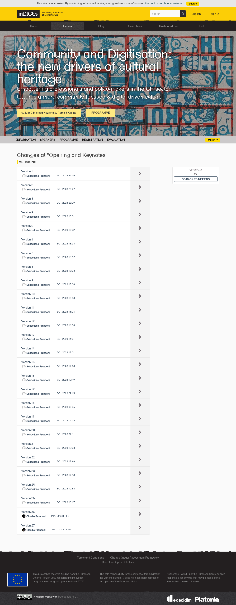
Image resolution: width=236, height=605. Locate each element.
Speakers (47, 139)
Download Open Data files (118, 562)
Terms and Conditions (90, 557)
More (211, 139)
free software (67, 596)
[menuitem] (198, 14)
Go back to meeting (196, 179)
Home (33, 26)
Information (26, 139)
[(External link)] (207, 599)
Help (202, 26)
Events (67, 26)
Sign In (214, 13)
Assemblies (135, 26)
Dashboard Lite (168, 26)
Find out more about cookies (164, 3)
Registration (92, 139)
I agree (193, 3)
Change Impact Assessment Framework (134, 557)
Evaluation (116, 139)
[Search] (183, 13)
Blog (101, 26)
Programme (100, 112)
